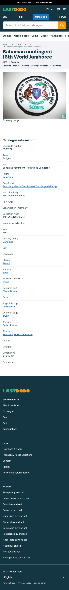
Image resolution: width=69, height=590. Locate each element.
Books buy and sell (12, 510)
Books (44, 35)
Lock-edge (9, 306)
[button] (58, 9)
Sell (21, 16)
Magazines (56, 35)
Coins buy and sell (12, 504)
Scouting (15, 62)
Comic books (21, 35)
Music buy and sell (12, 545)
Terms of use (9, 583)
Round (6, 263)
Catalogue (41, 16)
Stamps (7, 35)
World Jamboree (23, 334)
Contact (7, 460)
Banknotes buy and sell (15, 528)
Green (13, 291)
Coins (34, 35)
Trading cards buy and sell (16, 557)
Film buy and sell (11, 551)
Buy (5, 16)
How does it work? (12, 449)
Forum (62, 16)
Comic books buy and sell (16, 498)
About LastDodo (11, 405)
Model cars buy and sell (15, 539)
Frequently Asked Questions (17, 454)
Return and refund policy (16, 472)
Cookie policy (40, 583)
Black (6, 291)
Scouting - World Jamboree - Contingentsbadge (25, 66)
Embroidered (10, 325)
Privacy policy (24, 583)
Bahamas (56, 66)
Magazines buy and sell (15, 516)
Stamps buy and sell (13, 492)
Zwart (6, 315)
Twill (5, 272)
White (6, 282)
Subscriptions (10, 429)
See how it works (44, 2)
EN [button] (48, 9)
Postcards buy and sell (15, 533)
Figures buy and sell (13, 522)
